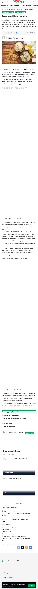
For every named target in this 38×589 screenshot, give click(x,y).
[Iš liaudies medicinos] (6, 530)
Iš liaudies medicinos (17, 528)
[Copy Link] (14, 32)
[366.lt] (19, 1)
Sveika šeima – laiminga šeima (20, 519)
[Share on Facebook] (6, 32)
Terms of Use (10, 586)
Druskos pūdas (7, 423)
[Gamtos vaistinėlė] (19, 440)
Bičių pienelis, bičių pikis (10, 420)
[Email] (11, 32)
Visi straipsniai (20, 12)
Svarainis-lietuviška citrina (19, 536)
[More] (19, 32)
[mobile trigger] (3, 2)
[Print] (17, 32)
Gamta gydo (29, 433)
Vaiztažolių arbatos (9, 426)
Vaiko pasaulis (15, 521)
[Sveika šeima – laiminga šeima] (6, 522)
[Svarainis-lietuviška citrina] (6, 538)
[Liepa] (6, 513)
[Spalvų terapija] (19, 466)
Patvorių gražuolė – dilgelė (11, 415)
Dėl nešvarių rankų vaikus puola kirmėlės (14, 418)
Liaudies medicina (8, 12)
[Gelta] (19, 486)
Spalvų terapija (9, 472)
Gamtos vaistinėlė (11, 451)
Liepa (13, 511)
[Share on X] (9, 32)
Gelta (6, 492)
